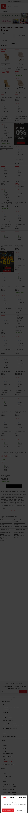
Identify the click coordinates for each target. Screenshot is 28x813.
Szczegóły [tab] (12, 797)
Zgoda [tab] (4, 797)
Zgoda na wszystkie (8, 810)
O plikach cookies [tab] (22, 797)
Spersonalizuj (19, 810)
